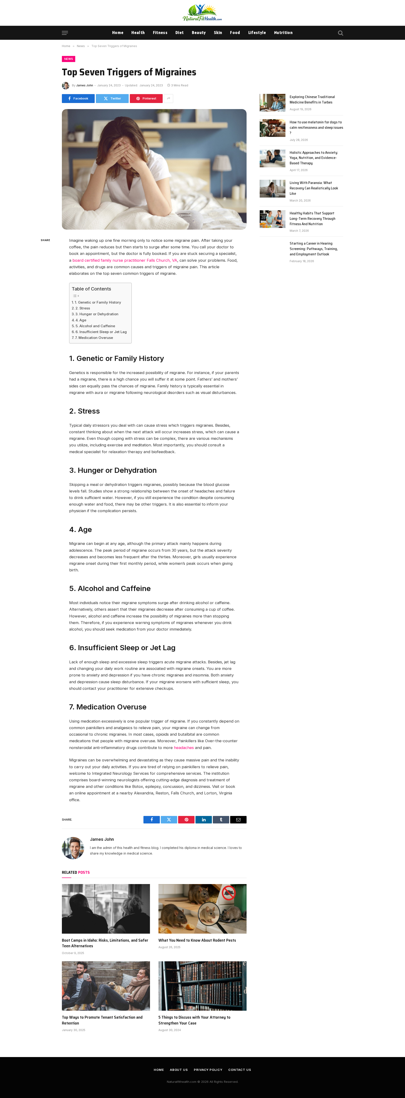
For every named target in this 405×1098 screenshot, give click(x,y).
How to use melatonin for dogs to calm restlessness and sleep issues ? (316, 128)
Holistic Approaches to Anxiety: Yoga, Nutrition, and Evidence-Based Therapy (314, 158)
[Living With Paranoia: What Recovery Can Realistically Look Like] (272, 189)
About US (179, 1070)
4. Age (80, 320)
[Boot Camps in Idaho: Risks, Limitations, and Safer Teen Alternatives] (106, 909)
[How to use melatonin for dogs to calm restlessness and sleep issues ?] (272, 128)
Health (138, 32)
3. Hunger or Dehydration (96, 314)
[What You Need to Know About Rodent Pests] (202, 909)
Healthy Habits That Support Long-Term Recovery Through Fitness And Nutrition (312, 219)
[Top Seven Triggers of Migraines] (154, 169)
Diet (180, 32)
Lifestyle (257, 32)
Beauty (199, 32)
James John (84, 85)
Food (235, 32)
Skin (218, 32)
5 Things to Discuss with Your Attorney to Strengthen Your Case (194, 1020)
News (68, 59)
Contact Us (239, 1070)
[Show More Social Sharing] (168, 98)
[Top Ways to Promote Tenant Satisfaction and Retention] (106, 986)
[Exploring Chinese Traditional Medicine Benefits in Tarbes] (272, 103)
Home (118, 32)
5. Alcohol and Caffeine (95, 326)
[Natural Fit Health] (202, 13)
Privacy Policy (208, 1070)
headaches (184, 747)
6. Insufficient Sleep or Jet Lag (101, 332)
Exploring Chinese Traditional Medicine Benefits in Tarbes (312, 99)
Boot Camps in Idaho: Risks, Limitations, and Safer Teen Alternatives (105, 943)
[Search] (340, 33)
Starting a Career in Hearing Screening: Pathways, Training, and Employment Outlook (314, 249)
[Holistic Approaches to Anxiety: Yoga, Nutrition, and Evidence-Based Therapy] (272, 158)
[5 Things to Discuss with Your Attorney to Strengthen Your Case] (202, 986)
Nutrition (283, 32)
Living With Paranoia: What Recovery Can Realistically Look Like (314, 188)
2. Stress (82, 308)
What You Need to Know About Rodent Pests (197, 940)
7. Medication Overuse (94, 337)
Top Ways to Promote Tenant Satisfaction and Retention (102, 1020)
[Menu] (65, 33)
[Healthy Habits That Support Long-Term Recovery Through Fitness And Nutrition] (272, 219)
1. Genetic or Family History (98, 302)
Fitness (160, 32)
